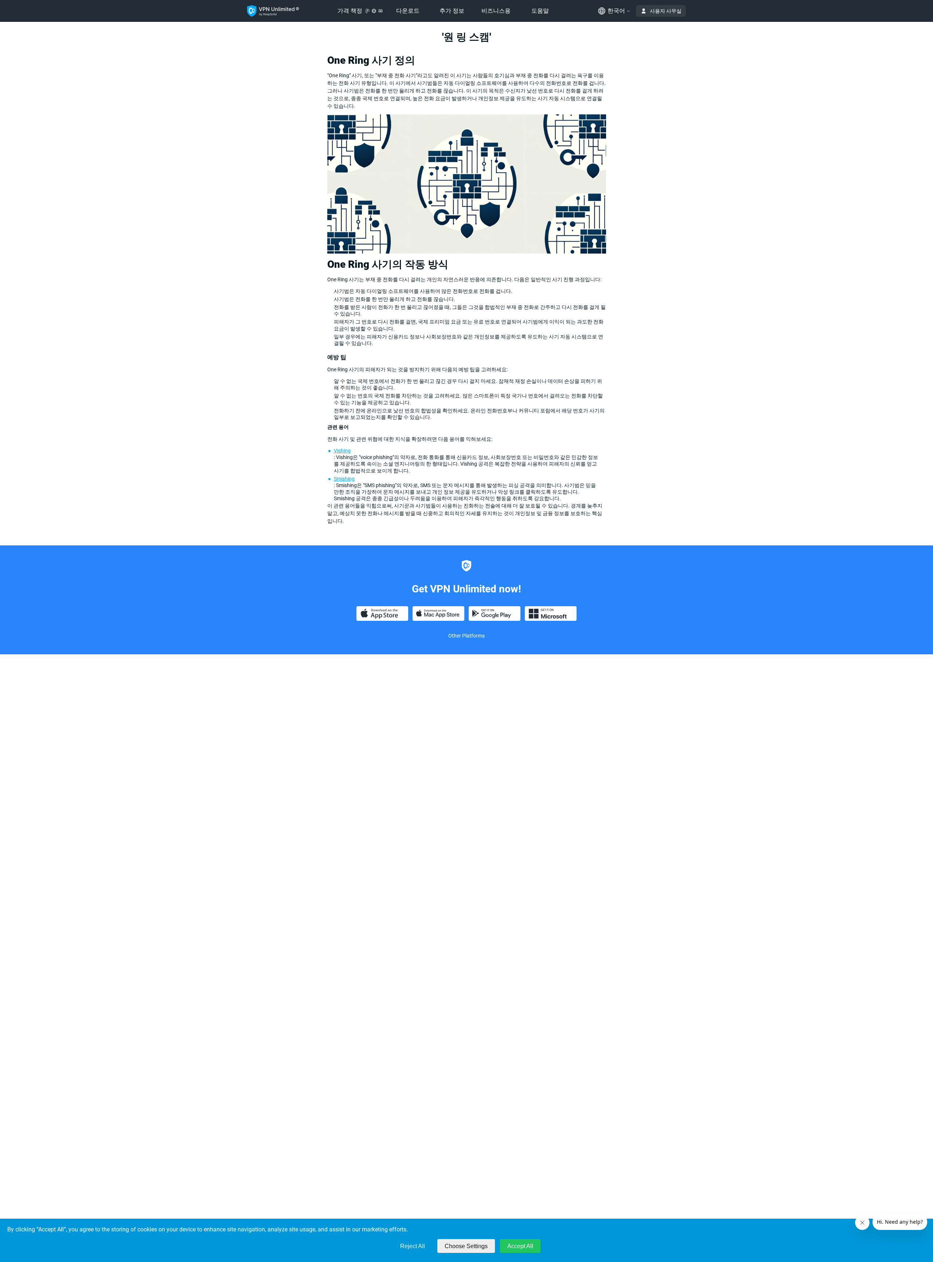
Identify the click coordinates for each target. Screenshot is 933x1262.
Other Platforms (466, 636)
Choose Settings (466, 1246)
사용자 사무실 (666, 11)
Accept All (520, 1246)
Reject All (412, 1246)
